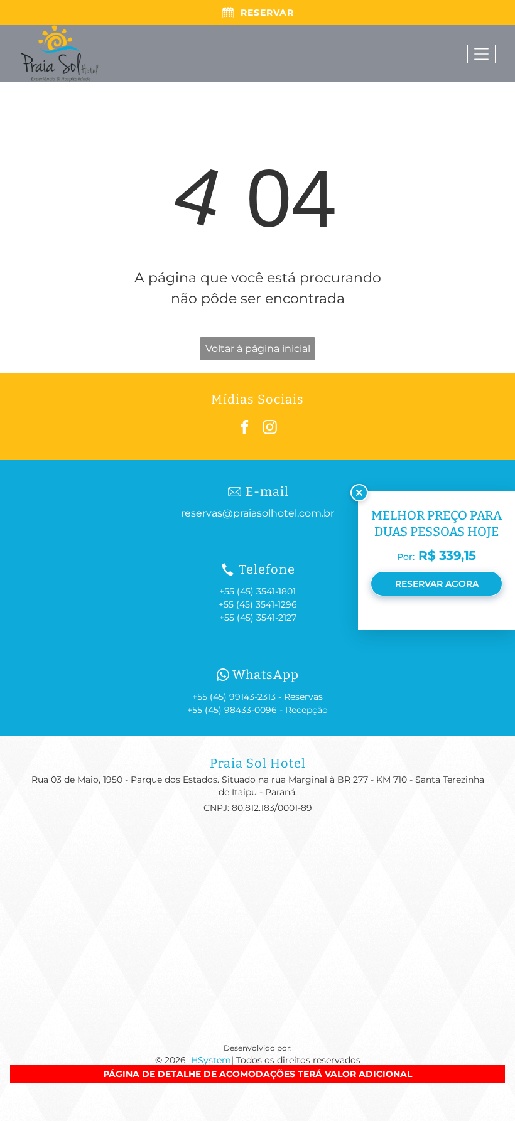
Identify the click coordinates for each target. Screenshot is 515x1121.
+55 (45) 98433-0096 (232, 710)
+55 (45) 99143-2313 (234, 696)
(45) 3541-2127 (266, 617)
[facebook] (245, 428)
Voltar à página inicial (257, 349)
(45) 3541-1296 (266, 604)
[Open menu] (481, 54)
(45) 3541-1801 (266, 591)
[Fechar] (359, 492)
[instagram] (270, 428)
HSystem (211, 1060)
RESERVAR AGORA (437, 583)
